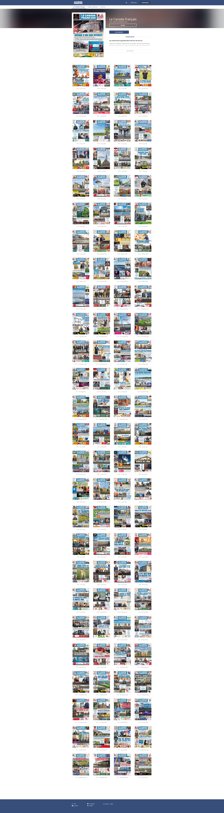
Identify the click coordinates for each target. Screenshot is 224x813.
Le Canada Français (79, 7)
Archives (102, 7)
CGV (74, 804)
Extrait (123, 25)
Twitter (91, 805)
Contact (75, 805)
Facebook (92, 804)
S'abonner (134, 2)
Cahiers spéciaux (93, 7)
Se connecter (119, 32)
